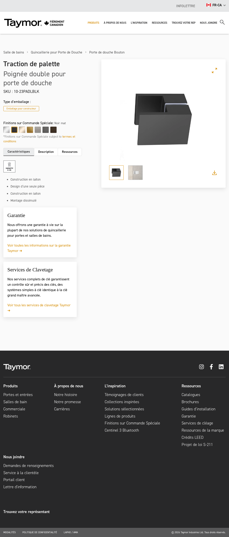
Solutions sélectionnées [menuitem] (124, 409)
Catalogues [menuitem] (191, 394)
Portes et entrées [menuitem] (18, 394)
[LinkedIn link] (221, 366)
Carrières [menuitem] (62, 409)
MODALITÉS (9, 532)
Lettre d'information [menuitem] (19, 486)
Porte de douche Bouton (107, 52)
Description (46, 152)
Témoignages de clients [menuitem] (124, 394)
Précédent (116, 119)
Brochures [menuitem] (190, 401)
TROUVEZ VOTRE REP (183, 22)
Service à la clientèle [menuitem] (21, 472)
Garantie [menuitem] (189, 416)
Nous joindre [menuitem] (14, 456)
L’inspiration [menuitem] (115, 386)
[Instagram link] (201, 366)
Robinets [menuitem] (10, 416)
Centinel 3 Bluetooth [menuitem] (122, 430)
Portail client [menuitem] (14, 479)
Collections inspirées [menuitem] (122, 401)
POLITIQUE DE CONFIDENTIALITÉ (39, 532)
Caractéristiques (19, 151)
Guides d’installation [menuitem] (198, 409)
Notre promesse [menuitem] (67, 401)
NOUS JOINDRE (208, 22)
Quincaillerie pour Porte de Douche (56, 52)
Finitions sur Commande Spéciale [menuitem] (132, 423)
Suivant (210, 119)
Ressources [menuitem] (191, 386)
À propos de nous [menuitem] (68, 386)
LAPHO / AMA (71, 532)
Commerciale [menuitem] (14, 409)
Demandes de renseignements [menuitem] (28, 465)
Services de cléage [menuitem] (197, 423)
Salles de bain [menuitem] (15, 401)
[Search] (222, 22)
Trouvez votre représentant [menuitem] (26, 511)
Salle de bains (13, 52)
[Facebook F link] (211, 366)
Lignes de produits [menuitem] (120, 416)
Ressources (70, 152)
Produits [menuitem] (10, 386)
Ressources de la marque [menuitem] (203, 430)
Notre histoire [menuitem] (65, 394)
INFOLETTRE (185, 6)
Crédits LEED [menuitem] (193, 437)
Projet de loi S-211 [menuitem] (197, 444)
